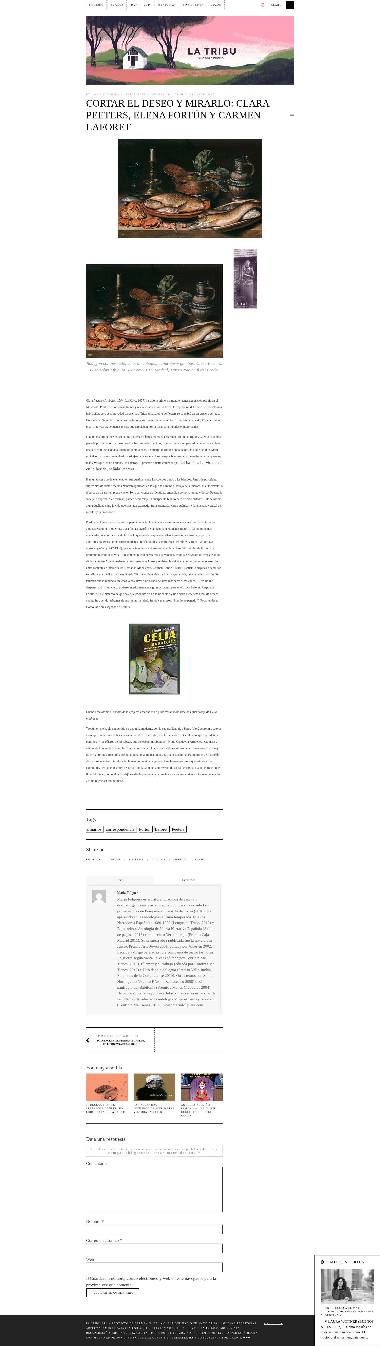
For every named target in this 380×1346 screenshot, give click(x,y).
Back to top (272, 1324)
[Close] (323, 1262)
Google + (159, 859)
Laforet (161, 829)
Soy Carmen (193, 4)
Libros (130, 94)
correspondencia (120, 829)
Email (199, 859)
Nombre (95, 1221)
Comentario (96, 1163)
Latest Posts (188, 880)
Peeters (178, 829)
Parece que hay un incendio (162, 94)
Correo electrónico (104, 1240)
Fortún (144, 829)
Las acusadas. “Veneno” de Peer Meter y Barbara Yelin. (154, 1108)
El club (117, 4)
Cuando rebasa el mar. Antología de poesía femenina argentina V (347, 1312)
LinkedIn (180, 859)
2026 (147, 4)
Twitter (115, 859)
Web (90, 1259)
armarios (94, 829)
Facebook (94, 859)
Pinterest (136, 859)
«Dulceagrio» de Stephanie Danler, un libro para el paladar (120, 1040)
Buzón (216, 4)
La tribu (96, 4)
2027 (134, 4)
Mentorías (167, 4)
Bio (120, 880)
